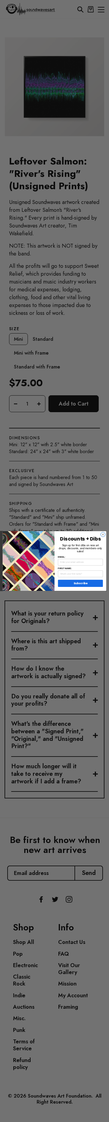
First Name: (65, 568)
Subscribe (81, 583)
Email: (61, 557)
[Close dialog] (103, 534)
